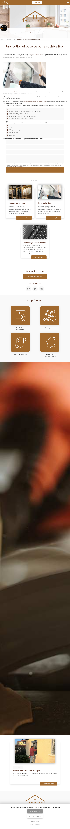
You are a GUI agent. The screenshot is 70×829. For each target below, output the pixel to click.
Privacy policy (35, 825)
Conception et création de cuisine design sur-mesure (22, 116)
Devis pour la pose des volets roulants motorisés (21, 110)
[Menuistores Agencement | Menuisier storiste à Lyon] (4, 2)
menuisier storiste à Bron (36, 54)
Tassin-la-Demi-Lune (14, 134)
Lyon (10, 129)
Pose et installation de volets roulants (18, 113)
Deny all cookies (35, 816)
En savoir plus (24, 218)
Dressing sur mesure (17, 203)
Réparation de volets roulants (16, 115)
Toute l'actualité (48, 783)
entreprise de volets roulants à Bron (35, 102)
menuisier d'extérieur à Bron (24, 97)
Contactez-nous (35, 33)
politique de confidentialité (17, 166)
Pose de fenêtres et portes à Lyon (26, 770)
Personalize (35, 821)
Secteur (9, 39)
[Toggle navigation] (67, 3)
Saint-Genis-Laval (13, 132)
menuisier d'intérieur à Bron (15, 92)
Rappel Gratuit (37, 2)
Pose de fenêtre (44, 203)
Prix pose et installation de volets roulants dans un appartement (25, 111)
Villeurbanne (12, 135)
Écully (10, 127)
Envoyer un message (35, 276)
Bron (14, 39)
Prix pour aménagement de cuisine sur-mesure (21, 118)
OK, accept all (35, 811)
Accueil (3, 39)
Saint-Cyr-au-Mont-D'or (15, 130)
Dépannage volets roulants (34, 243)
